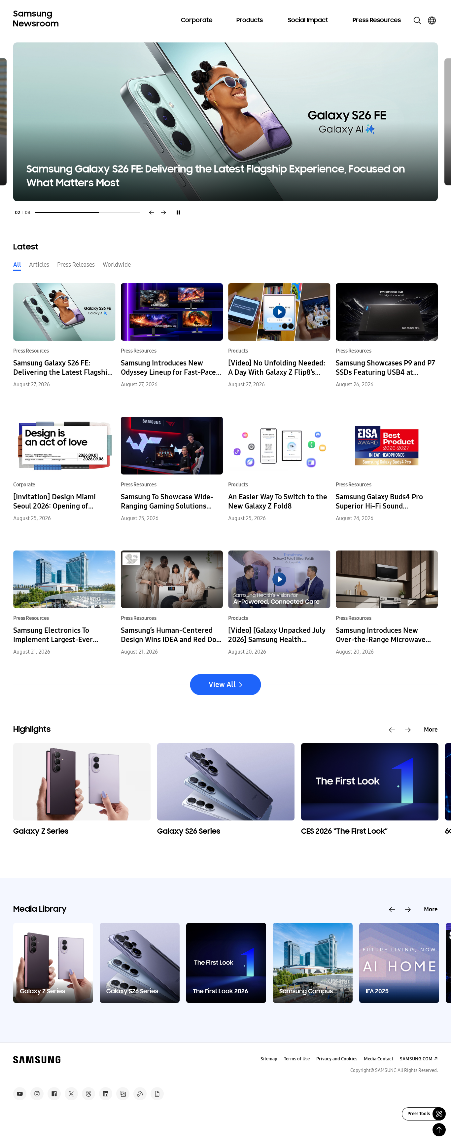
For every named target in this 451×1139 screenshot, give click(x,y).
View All (222, 684)
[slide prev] (392, 730)
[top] (439, 1129)
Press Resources (377, 20)
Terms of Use (297, 1059)
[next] (163, 212)
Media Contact (378, 1059)
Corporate (197, 20)
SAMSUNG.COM (416, 1059)
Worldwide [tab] (117, 264)
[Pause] (178, 212)
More (431, 729)
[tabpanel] (225, 121)
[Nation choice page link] (432, 20)
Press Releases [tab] (76, 264)
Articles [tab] (39, 264)
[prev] (151, 212)
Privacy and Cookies (336, 1059)
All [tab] (17, 264)
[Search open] (417, 20)
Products (249, 20)
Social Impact (308, 20)
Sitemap (268, 1059)
